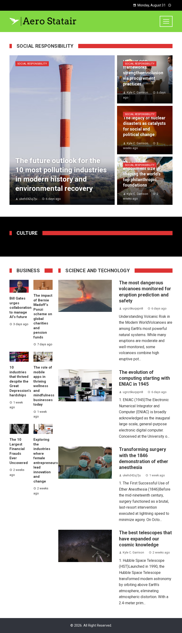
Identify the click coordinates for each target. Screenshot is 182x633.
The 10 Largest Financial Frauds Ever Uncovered (18, 451)
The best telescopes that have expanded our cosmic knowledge (145, 539)
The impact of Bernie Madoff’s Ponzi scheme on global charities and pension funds (42, 316)
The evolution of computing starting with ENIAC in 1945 (144, 378)
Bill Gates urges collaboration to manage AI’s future (20, 307)
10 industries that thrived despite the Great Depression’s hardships (20, 381)
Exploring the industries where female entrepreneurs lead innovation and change (45, 460)
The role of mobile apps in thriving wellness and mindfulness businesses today (43, 386)
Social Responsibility (32, 63)
